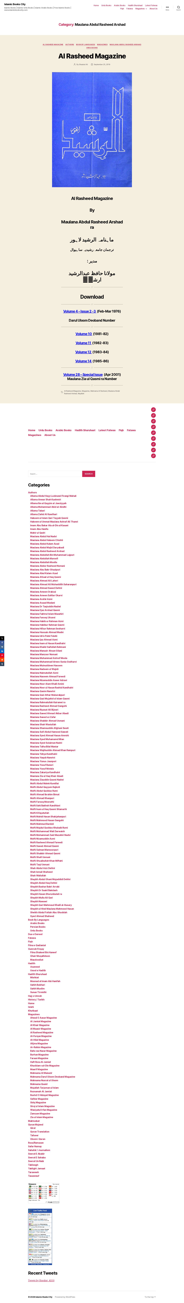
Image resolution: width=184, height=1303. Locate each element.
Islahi (31, 1007)
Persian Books (37, 927)
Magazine (86, 391)
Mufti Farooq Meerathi (42, 801)
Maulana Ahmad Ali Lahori (44, 580)
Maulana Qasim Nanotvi (42, 691)
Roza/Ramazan (36, 1142)
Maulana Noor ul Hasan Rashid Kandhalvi (51, 687)
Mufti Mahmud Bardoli (42, 824)
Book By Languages (85, 45)
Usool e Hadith (38, 970)
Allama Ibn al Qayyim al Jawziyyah (48, 503)
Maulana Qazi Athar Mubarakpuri (47, 695)
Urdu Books (106, 5)
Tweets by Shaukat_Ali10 (41, 1280)
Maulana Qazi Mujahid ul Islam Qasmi (50, 698)
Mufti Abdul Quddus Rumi (44, 790)
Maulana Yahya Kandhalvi (43, 754)
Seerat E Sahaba (37, 1157)
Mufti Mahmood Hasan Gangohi (47, 820)
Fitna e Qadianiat (37, 945)
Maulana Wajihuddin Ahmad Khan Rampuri (52, 750)
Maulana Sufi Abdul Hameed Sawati (49, 732)
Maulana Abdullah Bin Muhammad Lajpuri (52, 555)
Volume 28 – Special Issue (83, 374)
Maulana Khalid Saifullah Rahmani (48, 647)
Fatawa (129, 8)
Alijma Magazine (39, 1043)
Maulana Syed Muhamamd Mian (47, 739)
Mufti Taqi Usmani (39, 864)
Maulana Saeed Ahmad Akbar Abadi (49, 713)
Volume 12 (83, 352)
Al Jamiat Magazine (40, 1021)
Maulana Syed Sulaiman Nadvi (46, 743)
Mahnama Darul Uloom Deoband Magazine (52, 1076)
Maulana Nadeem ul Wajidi (44, 669)
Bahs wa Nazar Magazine (43, 1051)
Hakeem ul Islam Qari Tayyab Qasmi (49, 518)
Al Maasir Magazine (40, 1028)
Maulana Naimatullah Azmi (44, 673)
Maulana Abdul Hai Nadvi (43, 536)
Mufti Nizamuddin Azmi (42, 838)
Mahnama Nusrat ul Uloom (44, 1080)
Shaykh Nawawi (38, 901)
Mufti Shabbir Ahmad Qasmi (45, 853)
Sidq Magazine (38, 1102)
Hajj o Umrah (35, 996)
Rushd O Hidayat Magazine (44, 1095)
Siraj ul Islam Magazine (42, 1106)
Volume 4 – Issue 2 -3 (79, 311)
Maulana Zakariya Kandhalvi (45, 772)
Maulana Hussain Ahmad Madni (47, 632)
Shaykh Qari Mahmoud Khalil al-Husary (51, 905)
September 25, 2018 (102, 64)
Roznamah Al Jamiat (41, 1091)
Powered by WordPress (65, 1297)
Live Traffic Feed (40, 1211)
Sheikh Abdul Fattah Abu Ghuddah (48, 912)
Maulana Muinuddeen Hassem (46, 665)
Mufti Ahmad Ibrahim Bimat (44, 794)
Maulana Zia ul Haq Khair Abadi (46, 776)
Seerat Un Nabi (36, 1161)
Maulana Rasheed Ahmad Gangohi (48, 706)
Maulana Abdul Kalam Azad (44, 543)
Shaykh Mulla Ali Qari (41, 897)
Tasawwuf (33, 1176)
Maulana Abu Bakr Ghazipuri (45, 569)
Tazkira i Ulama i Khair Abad (36, 1220)
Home (96, 5)
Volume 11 (84, 343)
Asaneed (35, 966)
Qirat (33, 1128)
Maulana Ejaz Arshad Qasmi (45, 610)
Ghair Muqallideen (40, 956)
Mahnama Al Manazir (41, 1073)
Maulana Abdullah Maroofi (44, 558)
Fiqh (122, 8)
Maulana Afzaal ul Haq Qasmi (45, 577)
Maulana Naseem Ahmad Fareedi (47, 676)
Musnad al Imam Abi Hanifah (45, 981)
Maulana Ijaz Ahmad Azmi (44, 639)
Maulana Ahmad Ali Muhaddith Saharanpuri (53, 584)
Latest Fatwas (151, 5)
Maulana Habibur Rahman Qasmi (47, 625)
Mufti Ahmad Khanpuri (42, 798)
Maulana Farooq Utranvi (42, 617)
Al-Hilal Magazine (39, 1040)
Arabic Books (119, 5)
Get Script (33, 1264)
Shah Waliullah (38, 875)
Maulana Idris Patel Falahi (43, 636)
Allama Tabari (37, 510)
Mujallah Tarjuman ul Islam (44, 1087)
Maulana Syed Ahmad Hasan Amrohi (49, 735)
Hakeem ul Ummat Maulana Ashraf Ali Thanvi (54, 521)
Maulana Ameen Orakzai (43, 591)
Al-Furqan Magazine (41, 1036)
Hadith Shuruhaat (135, 5)
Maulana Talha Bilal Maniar (44, 746)
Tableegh (33, 1165)
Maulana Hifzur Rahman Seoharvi (47, 628)
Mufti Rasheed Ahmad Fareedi (46, 842)
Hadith (31, 963)
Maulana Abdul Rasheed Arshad (125, 45)
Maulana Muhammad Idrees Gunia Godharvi (53, 661)
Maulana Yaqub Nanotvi (42, 757)
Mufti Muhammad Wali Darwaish (47, 831)
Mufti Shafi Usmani (40, 857)
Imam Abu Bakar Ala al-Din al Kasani (49, 525)
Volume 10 (83, 334)
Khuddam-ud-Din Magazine (45, 1065)
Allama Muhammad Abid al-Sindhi (48, 507)
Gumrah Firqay (36, 949)
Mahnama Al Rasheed (99, 391)
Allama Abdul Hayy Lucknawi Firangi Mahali (53, 496)
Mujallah (81, 393)
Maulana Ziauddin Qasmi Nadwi (47, 779)
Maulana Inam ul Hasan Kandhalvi (47, 643)
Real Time (39, 1264)
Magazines (140, 8)
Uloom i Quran (37, 1139)
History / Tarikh (36, 999)
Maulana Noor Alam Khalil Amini (47, 684)
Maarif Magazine (39, 1069)
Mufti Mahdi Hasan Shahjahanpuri (48, 816)
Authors (69, 45)
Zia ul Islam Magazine (41, 1117)
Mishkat (34, 977)
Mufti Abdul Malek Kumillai (44, 783)
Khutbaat (33, 1010)
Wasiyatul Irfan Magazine (43, 1110)
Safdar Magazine (39, 1099)
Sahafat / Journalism (39, 1150)
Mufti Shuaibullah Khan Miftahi (46, 860)
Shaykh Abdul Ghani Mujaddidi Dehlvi (50, 879)
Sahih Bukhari (37, 985)
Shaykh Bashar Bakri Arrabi (44, 886)
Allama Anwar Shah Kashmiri (45, 499)
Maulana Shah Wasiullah (43, 724)
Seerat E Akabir (36, 1153)
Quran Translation (39, 1131)
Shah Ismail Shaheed (41, 872)
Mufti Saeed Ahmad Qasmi (44, 846)
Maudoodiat (36, 959)
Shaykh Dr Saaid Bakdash (44, 890)
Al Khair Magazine (39, 1025)
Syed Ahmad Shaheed (42, 916)
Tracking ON (46, 1264)
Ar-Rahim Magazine (40, 1047)
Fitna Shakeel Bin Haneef (43, 952)
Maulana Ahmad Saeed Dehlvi (46, 588)
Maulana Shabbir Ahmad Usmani (47, 720)
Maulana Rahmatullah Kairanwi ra (47, 702)
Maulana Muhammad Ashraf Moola (48, 658)
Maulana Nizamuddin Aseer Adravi (48, 680)
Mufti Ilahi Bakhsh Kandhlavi (45, 805)
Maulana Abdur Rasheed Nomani (47, 566)
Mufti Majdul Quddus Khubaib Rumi (49, 827)
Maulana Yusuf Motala (42, 768)
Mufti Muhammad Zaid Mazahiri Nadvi (50, 835)
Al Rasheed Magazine (53, 45)
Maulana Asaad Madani (42, 602)
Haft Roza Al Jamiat (40, 1062)
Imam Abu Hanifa (39, 529)
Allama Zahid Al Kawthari (43, 514)
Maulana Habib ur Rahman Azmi (46, 621)
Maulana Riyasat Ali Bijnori (44, 709)
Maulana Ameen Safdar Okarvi (46, 595)
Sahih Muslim (37, 988)
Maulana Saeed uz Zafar (43, 717)
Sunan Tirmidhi (38, 992)
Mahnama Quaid (38, 1084)
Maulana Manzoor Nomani (44, 654)
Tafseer (34, 1135)
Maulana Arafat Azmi (41, 599)
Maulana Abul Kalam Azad (44, 573)
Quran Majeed (35, 1124)
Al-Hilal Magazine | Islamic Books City (39, 1215)
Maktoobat (34, 1121)
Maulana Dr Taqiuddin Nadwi (45, 606)
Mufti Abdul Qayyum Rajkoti (45, 787)
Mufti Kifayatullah (39, 813)
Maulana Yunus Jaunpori (43, 761)
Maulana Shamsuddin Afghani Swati (49, 728)
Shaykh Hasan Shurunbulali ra (46, 894)
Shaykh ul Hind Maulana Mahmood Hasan (52, 908)
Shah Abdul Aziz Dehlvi (42, 868)
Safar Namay (35, 1146)
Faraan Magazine (39, 1058)
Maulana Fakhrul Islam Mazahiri (47, 614)
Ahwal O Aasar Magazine (43, 1017)
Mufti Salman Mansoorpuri (44, 849)
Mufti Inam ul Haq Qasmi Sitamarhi (48, 809)
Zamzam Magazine (40, 1113)
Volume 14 (83, 361)
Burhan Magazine (39, 1054)
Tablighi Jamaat (36, 1168)
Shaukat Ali (83, 64)
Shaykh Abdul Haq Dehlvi (43, 883)
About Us (153, 8)
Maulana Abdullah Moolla (43, 562)
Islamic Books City (14, 4)
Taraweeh (33, 1172)
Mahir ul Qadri (37, 532)
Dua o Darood (35, 934)
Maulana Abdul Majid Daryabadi (47, 547)
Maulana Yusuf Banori (41, 765)
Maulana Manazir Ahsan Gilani (46, 650)
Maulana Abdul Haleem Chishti (46, 540)
